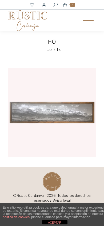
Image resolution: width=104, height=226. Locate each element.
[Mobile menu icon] (88, 20)
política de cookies (16, 217)
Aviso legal (62, 200)
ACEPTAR (54, 222)
